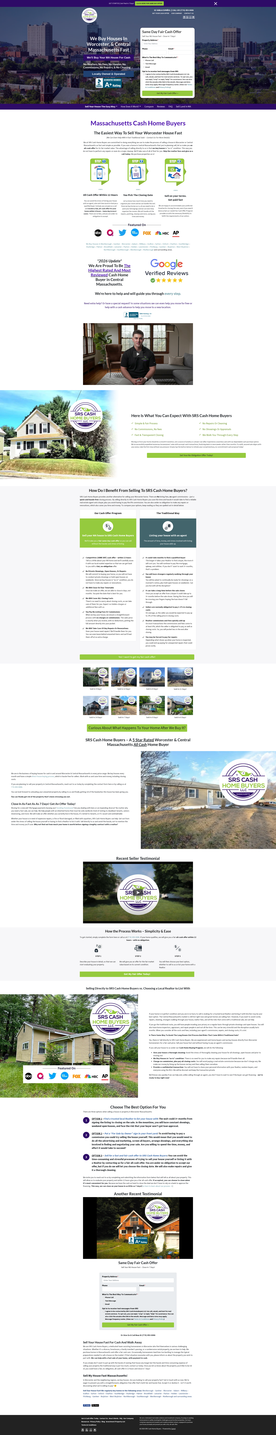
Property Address (150, 40)
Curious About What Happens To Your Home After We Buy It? (137, 728)
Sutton (158, 244)
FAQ (170, 106)
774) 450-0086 (133, 937)
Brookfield (108, 247)
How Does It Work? (130, 106)
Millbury (142, 244)
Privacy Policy (164, 87)
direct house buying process (43, 776)
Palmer (99, 247)
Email (171, 48)
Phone (145, 48)
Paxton (126, 247)
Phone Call (149, 60)
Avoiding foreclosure (65, 808)
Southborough (123, 249)
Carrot (173, 1429)
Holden (134, 247)
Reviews (161, 106)
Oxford (165, 244)
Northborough (109, 249)
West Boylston (182, 247)
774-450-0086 (16, 787)
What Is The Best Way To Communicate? (160, 57)
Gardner (162, 247)
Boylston (171, 247)
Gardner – (117, 244)
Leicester (118, 247)
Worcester (125, 244)
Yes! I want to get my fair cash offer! (137, 657)
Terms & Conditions (141, 1319)
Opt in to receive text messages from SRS (160, 71)
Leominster (143, 247)
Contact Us (189, 13)
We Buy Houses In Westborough (99, 244)
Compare (149, 106)
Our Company (176, 13)
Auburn (135, 244)
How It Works (113, 1418)
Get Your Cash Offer (160, 13)
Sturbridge (90, 247)
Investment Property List (115, 1421)
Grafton (150, 244)
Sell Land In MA (183, 106)
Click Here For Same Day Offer (149, 3)
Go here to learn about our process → (157, 1186)
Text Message (150, 63)
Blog (103, 1421)
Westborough (136, 249)
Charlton (173, 244)
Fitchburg (154, 247)
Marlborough (148, 249)
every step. (173, 294)
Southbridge (184, 244)
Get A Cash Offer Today (90, 1418)
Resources (85, 1421)
